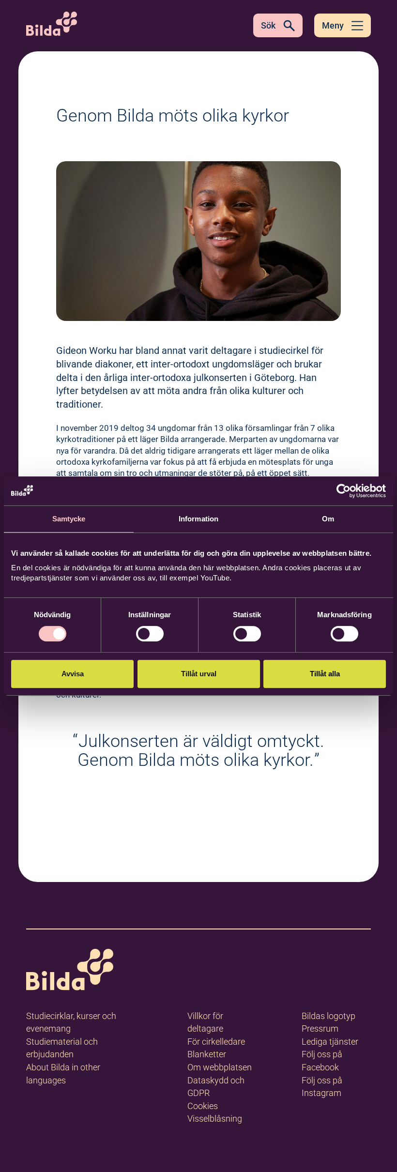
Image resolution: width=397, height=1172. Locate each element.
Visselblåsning (214, 1118)
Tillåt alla (325, 674)
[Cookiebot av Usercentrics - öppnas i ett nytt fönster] (343, 491)
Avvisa (72, 674)
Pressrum (320, 1028)
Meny (333, 25)
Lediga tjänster (330, 1041)
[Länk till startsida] (69, 971)
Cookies (202, 1106)
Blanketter (206, 1054)
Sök (268, 25)
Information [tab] (198, 519)
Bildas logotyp (328, 1016)
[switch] (150, 633)
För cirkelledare (216, 1041)
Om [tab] (328, 519)
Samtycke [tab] (69, 519)
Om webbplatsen (219, 1067)
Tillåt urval (198, 674)
